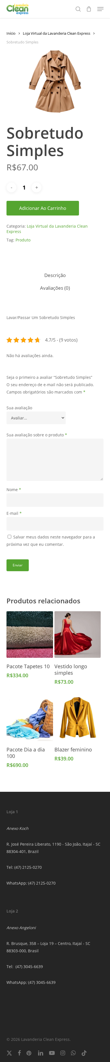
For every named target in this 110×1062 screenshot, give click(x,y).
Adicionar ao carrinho (42, 208)
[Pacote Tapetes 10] (29, 634)
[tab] (55, 275)
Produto (23, 240)
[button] (100, 9)
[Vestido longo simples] (77, 634)
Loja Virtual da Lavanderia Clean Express (56, 33)
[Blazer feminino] (77, 717)
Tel (9, 966)
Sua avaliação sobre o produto (36, 434)
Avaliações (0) (55, 288)
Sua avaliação (19, 407)
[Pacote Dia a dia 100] (29, 717)
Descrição (55, 275)
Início (11, 33)
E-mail (14, 513)
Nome (13, 489)
